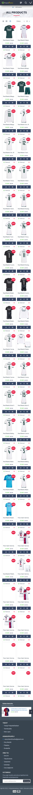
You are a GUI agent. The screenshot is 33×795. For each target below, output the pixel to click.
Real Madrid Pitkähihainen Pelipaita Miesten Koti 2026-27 (24, 321)
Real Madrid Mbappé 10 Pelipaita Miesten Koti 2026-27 (9, 96)
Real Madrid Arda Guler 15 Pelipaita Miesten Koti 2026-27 (9, 405)
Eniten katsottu (8, 703)
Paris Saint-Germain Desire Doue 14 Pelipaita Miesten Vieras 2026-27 (9, 658)
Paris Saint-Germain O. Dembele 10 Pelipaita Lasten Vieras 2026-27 (9, 546)
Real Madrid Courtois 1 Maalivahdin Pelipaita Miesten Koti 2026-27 (9, 265)
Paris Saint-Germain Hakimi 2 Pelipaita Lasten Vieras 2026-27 (24, 574)
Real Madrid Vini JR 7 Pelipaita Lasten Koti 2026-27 (24, 124)
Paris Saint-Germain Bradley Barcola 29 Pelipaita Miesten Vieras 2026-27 (24, 686)
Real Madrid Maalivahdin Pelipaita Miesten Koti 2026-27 (9, 293)
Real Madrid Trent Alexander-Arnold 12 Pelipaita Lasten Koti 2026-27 (9, 237)
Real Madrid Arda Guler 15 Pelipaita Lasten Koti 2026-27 (24, 405)
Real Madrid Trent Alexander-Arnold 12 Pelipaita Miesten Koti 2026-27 (24, 152)
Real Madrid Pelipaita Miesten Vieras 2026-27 (9, 40)
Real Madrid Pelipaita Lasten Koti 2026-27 (24, 40)
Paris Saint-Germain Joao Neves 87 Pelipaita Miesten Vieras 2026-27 (24, 658)
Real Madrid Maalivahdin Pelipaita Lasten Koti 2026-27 (9, 321)
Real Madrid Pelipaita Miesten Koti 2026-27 (9, 68)
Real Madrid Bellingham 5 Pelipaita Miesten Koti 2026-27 (9, 433)
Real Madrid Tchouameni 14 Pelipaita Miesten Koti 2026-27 (9, 181)
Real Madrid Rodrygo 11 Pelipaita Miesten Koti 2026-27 (24, 265)
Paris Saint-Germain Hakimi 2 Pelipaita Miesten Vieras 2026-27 (24, 518)
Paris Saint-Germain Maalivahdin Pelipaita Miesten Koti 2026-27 (9, 686)
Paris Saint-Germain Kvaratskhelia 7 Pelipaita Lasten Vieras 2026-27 (9, 602)
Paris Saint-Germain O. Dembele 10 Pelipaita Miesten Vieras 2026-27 (24, 546)
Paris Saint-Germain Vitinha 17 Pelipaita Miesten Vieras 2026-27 (24, 602)
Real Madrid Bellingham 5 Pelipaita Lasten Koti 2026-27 (24, 461)
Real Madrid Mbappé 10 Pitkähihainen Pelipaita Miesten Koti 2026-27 (9, 124)
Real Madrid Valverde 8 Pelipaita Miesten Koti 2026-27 (24, 181)
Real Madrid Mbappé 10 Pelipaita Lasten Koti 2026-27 (24, 68)
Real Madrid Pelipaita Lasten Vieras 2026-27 (24, 96)
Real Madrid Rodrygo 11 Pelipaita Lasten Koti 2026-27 (24, 209)
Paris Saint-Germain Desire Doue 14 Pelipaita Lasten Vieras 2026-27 (24, 630)
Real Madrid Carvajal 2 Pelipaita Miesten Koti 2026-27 (9, 349)
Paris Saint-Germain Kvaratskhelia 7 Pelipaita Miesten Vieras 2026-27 (9, 630)
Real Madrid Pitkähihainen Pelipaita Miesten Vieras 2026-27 (9, 574)
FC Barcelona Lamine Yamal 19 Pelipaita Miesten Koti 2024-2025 (19, 709)
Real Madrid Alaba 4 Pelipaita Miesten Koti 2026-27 (9, 461)
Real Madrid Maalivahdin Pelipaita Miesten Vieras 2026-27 (9, 489)
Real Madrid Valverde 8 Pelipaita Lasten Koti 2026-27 (9, 209)
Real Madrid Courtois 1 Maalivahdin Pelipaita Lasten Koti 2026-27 (24, 293)
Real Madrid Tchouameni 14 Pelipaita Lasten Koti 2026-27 (24, 237)
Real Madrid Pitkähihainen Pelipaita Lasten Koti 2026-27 (24, 349)
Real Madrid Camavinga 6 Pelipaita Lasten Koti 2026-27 (24, 433)
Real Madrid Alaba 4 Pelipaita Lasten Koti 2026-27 (24, 489)
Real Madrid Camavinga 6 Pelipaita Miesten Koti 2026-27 (9, 377)
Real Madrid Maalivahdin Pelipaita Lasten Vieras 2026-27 (9, 518)
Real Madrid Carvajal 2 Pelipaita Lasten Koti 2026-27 (24, 377)
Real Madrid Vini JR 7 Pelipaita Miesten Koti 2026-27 (9, 152)
